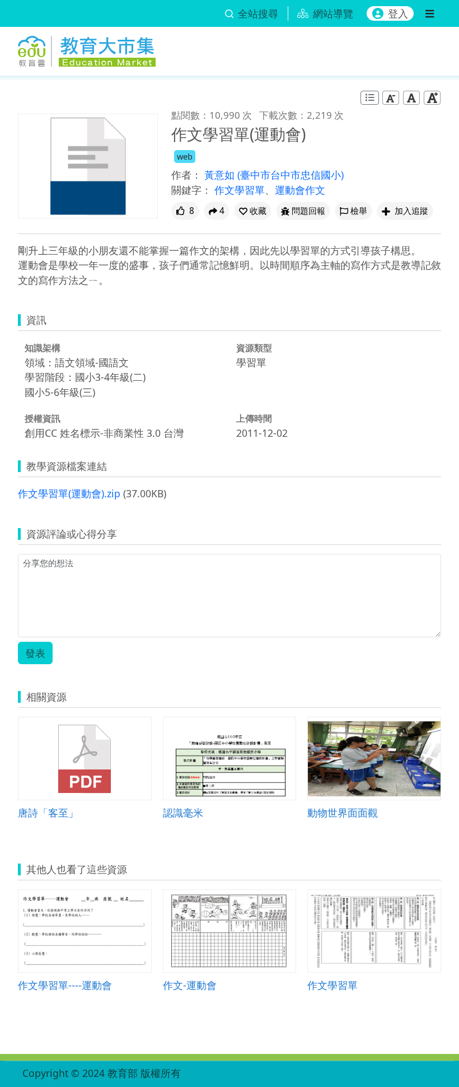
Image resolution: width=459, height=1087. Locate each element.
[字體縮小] (391, 97)
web (185, 156)
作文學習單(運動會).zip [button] (69, 493)
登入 (398, 13)
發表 (35, 653)
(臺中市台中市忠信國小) (290, 174)
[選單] (429, 13)
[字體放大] (432, 97)
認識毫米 (183, 812)
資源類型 (254, 348)
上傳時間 (254, 418)
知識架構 (42, 348)
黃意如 (220, 174)
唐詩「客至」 (48, 812)
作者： (186, 174)
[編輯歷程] (369, 98)
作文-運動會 (190, 985)
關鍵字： (191, 190)
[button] (252, 211)
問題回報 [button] (308, 211)
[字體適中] (411, 97)
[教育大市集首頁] (87, 49)
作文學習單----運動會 (65, 985)
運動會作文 (300, 190)
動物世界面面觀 (342, 812)
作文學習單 (239, 190)
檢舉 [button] (358, 211)
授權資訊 (42, 418)
